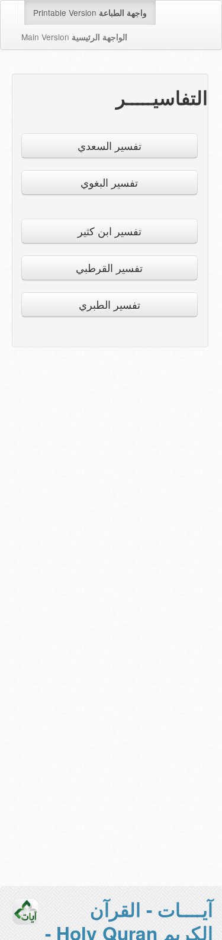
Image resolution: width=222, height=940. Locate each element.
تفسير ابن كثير (109, 230)
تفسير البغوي (109, 182)
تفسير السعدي (109, 145)
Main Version (74, 37)
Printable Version (90, 12)
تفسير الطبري (109, 304)
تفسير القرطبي (109, 267)
